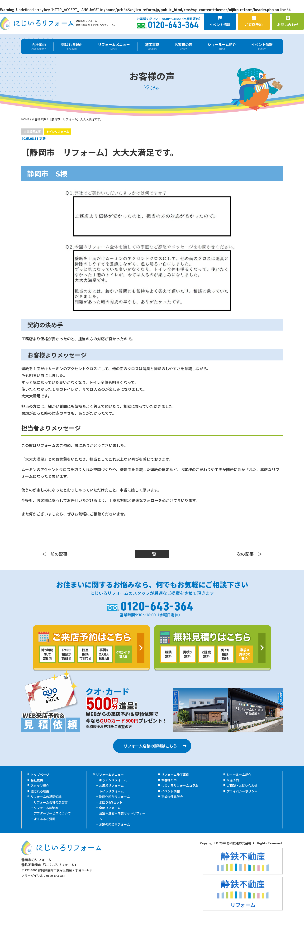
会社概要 (37, 780)
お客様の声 (183, 46)
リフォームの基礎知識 (46, 796)
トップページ (40, 774)
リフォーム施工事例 (175, 774)
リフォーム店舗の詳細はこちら (150, 746)
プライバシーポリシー (242, 791)
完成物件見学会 (172, 796)
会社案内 (38, 46)
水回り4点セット (110, 802)
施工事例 (152, 46)
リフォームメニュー (114, 46)
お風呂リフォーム (111, 785)
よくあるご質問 (44, 819)
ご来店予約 (254, 24)
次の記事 (245, 554)
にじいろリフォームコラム (179, 785)
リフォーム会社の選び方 (51, 802)
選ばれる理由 (72, 46)
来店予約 (233, 780)
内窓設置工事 (32, 131)
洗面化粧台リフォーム (114, 796)
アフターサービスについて (52, 813)
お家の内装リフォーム (114, 824)
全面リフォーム (110, 807)
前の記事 (58, 554)
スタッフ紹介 (40, 785)
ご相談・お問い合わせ (242, 785)
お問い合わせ (288, 24)
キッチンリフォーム (113, 780)
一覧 (152, 554)
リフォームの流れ (46, 807)
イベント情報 (220, 24)
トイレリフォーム (57, 131)
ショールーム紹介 (222, 46)
